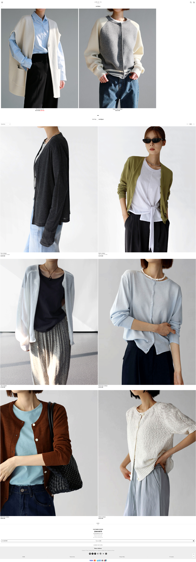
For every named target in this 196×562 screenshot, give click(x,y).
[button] (98, 115)
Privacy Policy (133, 556)
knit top (94, 119)
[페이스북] (92, 554)
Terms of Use (83, 556)
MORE (98, 523)
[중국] (106, 554)
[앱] (95, 554)
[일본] (103, 554)
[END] (193, 556)
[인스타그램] (90, 554)
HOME (34, 556)
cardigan (101, 119)
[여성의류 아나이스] (98, 2)
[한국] (98, 554)
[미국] (101, 554)
